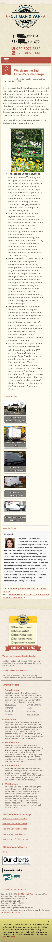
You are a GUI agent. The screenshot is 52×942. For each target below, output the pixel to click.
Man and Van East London (14, 834)
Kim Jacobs (9, 534)
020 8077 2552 (27, 48)
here (4, 937)
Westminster (33, 714)
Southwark (32, 711)
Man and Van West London (14, 818)
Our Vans (5, 889)
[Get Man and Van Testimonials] (16, 864)
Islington (9, 708)
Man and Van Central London (15, 839)
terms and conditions (10, 912)
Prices (13, 889)
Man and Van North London (14, 829)
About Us (22, 889)
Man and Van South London (14, 823)
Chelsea (30, 708)
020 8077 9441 (27, 53)
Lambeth (9, 711)
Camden (9, 714)
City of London (34, 705)
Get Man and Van (25, 894)
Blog (4, 852)
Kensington (10, 704)
